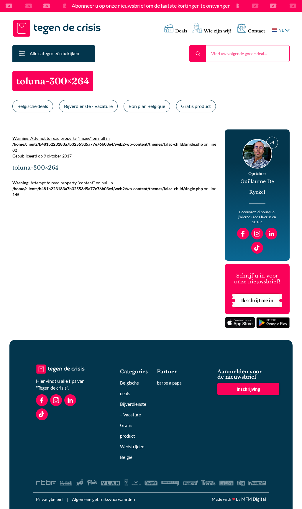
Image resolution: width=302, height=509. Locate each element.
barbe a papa (169, 382)
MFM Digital (253, 499)
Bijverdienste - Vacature (88, 106)
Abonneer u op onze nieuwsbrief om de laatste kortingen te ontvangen (151, 6)
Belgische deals (32, 106)
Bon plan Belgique (147, 106)
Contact (256, 31)
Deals (181, 31)
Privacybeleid (49, 499)
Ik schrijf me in (257, 300)
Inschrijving (248, 389)
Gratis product (196, 106)
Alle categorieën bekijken (54, 53)
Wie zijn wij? (218, 31)
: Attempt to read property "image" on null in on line (114, 144)
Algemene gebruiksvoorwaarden (103, 499)
